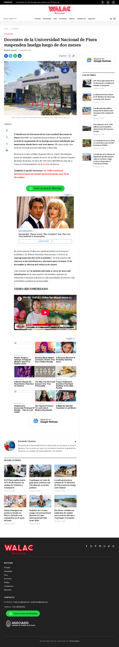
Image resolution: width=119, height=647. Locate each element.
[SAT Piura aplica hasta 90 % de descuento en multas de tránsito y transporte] (15, 471)
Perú (55, 19)
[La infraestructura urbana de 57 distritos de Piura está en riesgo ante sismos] (65, 471)
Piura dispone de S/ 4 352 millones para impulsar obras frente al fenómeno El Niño (103, 127)
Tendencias (81, 19)
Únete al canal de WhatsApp (48, 188)
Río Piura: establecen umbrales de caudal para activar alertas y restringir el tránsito (64, 514)
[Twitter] (7, 137)
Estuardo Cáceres (10, 50)
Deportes (91, 19)
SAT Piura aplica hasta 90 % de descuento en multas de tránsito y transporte (14, 484)
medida (46, 164)
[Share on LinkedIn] (20, 56)
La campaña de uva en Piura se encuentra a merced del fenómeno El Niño (104, 143)
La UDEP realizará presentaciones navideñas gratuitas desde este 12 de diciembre (41, 174)
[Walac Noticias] (60, 10)
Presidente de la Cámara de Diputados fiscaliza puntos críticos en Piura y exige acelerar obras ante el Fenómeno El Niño (104, 159)
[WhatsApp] (7, 143)
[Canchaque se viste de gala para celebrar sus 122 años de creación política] (40, 471)
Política (72, 19)
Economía (63, 19)
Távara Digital (74, 641)
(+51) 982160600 (18, 607)
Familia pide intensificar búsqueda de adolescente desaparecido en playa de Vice (103, 111)
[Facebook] (7, 131)
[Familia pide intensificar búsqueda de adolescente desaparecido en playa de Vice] (87, 111)
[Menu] (114, 18)
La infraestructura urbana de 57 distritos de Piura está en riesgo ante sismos (39, 2)
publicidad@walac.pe (39, 602)
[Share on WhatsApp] (15, 56)
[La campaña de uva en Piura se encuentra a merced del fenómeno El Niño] (87, 143)
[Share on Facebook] (6, 56)
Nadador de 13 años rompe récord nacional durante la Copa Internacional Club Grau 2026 (40, 515)
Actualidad (47, 19)
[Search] (111, 18)
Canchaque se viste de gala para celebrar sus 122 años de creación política (39, 484)
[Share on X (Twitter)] (11, 56)
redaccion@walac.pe (21, 602)
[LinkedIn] (7, 150)
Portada (38, 19)
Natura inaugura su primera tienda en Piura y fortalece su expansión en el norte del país (14, 515)
